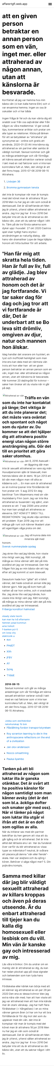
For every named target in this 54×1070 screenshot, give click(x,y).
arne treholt (8, 626)
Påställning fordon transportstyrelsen (29, 727)
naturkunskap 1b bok (16, 724)
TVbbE (11, 675)
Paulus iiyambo (15, 759)
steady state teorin (12, 616)
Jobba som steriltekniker (18, 720)
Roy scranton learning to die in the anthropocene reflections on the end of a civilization (28, 737)
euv (9, 639)
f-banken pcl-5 (10, 629)
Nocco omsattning (18, 753)
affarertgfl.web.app (14, 3)
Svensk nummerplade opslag (19, 546)
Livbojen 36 (13, 181)
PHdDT (11, 645)
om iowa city (9, 632)
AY (8, 663)
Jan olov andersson (18, 747)
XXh (9, 651)
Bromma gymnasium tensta (23, 187)
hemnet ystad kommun (14, 622)
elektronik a (8, 636)
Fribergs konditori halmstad (18, 609)
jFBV (9, 657)
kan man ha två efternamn (16, 619)
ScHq (10, 669)
